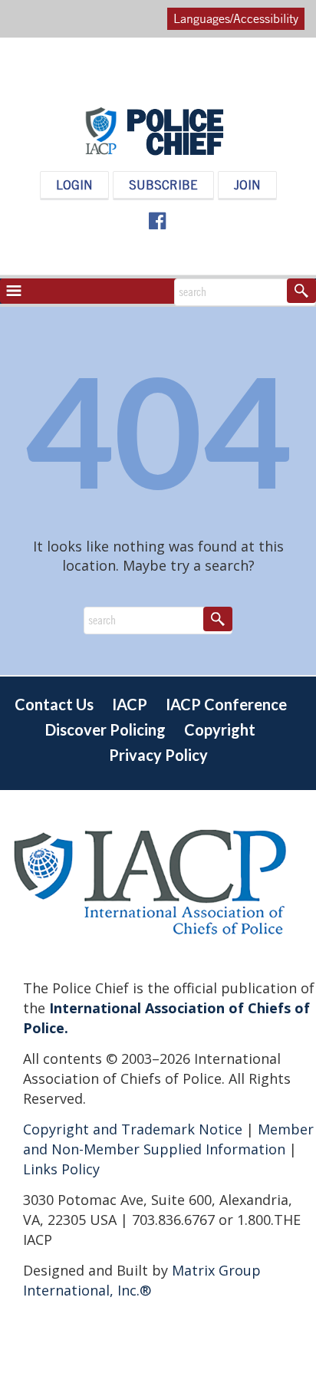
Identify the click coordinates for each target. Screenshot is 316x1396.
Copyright (219, 729)
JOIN (247, 185)
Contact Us (54, 704)
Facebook (156, 221)
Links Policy (61, 1169)
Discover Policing (105, 729)
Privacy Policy (158, 755)
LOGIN (74, 185)
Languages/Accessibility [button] (235, 18)
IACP (129, 704)
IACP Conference (226, 704)
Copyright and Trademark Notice (134, 1129)
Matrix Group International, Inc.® (142, 1280)
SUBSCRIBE (163, 185)
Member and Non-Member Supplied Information (168, 1139)
